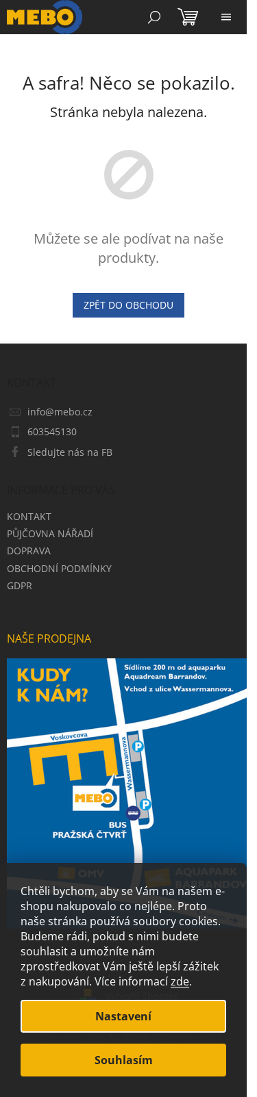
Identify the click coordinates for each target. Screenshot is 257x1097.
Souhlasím (124, 1060)
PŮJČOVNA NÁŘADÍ (50, 533)
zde (180, 981)
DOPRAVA (29, 550)
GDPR (19, 585)
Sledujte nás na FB (69, 452)
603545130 (52, 431)
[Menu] (226, 17)
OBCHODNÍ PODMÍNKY (59, 568)
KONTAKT (29, 516)
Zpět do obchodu (128, 304)
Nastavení (123, 1016)
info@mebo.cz (60, 411)
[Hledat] (154, 17)
